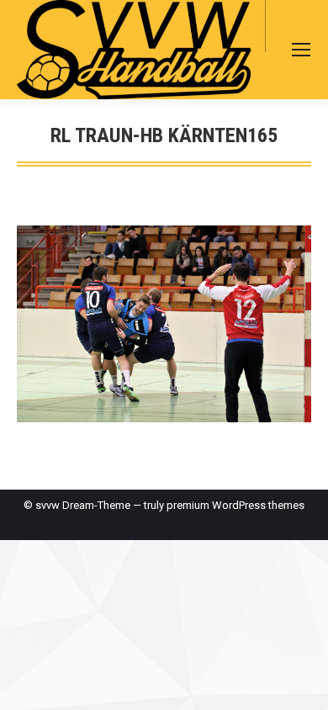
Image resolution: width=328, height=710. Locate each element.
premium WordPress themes (235, 505)
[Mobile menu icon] (301, 50)
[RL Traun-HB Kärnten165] (164, 323)
